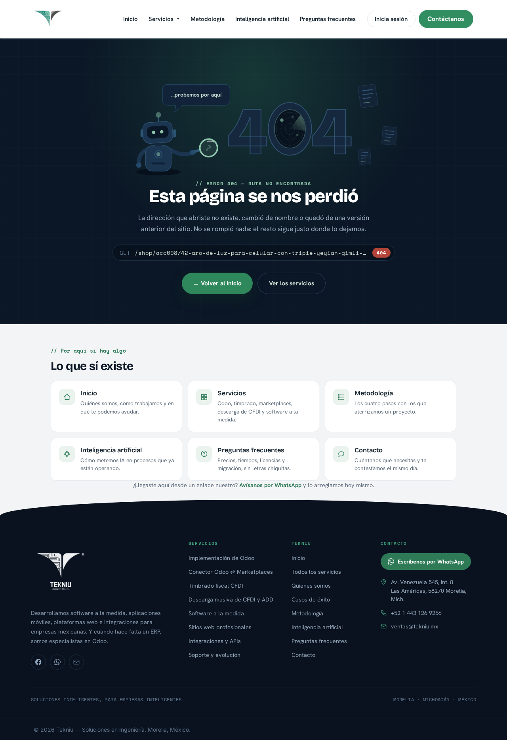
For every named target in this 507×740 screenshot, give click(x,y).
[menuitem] (130, 19)
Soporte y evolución (214, 654)
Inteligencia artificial (317, 627)
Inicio (298, 558)
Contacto (303, 654)
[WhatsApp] (57, 662)
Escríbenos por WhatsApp (431, 561)
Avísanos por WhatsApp (270, 485)
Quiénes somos (311, 585)
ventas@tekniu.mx (414, 626)
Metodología (307, 613)
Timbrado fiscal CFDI (216, 585)
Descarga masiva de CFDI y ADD (231, 599)
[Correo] (76, 662)
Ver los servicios (291, 283)
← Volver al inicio (217, 283)
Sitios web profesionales (220, 627)
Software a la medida (216, 613)
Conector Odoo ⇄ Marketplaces (231, 571)
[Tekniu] (101, 570)
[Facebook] (38, 662)
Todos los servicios (316, 571)
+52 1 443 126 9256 (416, 613)
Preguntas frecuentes (319, 641)
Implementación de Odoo (221, 558)
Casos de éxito (311, 599)
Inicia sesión (391, 19)
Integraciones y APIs (215, 641)
